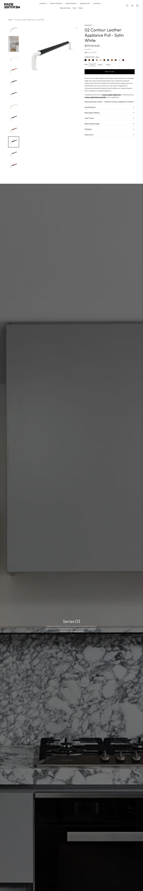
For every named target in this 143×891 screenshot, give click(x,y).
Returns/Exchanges (92, 123)
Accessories (96, 3)
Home (10, 20)
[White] (119, 60)
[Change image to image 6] (13, 94)
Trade (74, 8)
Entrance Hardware (56, 3)
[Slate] (116, 60)
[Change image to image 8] (13, 118)
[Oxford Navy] (108, 60)
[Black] (85, 60)
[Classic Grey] (97, 60)
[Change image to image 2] (13, 44)
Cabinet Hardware (71, 3)
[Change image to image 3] (13, 58)
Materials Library (65, 8)
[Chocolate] (93, 60)
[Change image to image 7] (13, 106)
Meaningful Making (92, 112)
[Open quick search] (127, 5)
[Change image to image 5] (13, 82)
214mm (92, 65)
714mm (108, 65)
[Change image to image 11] (13, 154)
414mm (100, 65)
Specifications (90, 107)
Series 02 (88, 25)
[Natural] (101, 60)
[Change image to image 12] (13, 165)
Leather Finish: (90, 57)
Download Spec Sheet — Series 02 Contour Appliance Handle (109, 101)
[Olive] (104, 60)
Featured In (89, 134)
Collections (42, 3)
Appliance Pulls (85, 3)
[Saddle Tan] (112, 60)
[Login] (132, 5)
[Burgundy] (123, 60)
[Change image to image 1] (13, 29)
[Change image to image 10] (13, 142)
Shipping (88, 129)
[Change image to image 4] (13, 70)
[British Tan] (89, 60)
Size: (86, 64)
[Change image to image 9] (13, 130)
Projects (80, 8)
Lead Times (89, 118)
